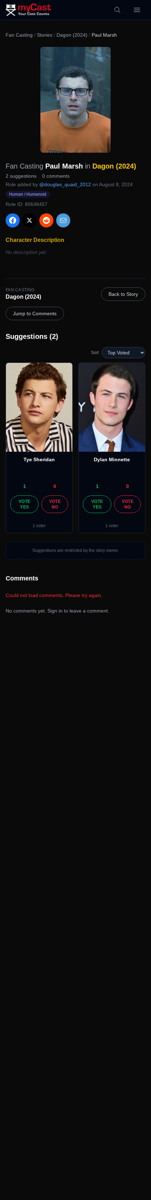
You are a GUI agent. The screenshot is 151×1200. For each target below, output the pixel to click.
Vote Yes (24, 504)
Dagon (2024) (72, 35)
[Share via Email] (63, 220)
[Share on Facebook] (13, 220)
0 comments (56, 176)
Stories (44, 35)
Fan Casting (19, 35)
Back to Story (123, 294)
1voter (39, 525)
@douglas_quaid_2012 (65, 184)
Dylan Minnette (112, 459)
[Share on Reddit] (46, 220)
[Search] (117, 9)
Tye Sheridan (39, 459)
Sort (95, 352)
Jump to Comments (35, 313)
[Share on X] (29, 220)
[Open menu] (137, 9)
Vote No (55, 504)
